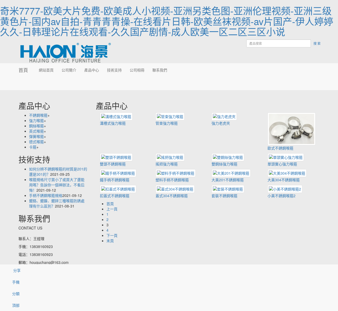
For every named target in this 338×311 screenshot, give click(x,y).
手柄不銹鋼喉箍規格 (45, 195)
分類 (16, 293)
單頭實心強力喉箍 (282, 163)
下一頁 (112, 235)
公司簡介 (69, 70)
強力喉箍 (36, 120)
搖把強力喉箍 (167, 163)
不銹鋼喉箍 (38, 115)
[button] (69, 83)
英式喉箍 (36, 131)
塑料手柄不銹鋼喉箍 (172, 179)
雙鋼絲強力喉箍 (224, 163)
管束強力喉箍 (167, 123)
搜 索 (317, 43)
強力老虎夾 (221, 123)
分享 (16, 270)
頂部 (16, 305)
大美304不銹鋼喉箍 (283, 179)
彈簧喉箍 (36, 136)
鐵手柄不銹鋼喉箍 (114, 179)
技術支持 (114, 70)
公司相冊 (137, 70)
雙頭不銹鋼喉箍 (113, 163)
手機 (16, 282)
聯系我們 (159, 70)
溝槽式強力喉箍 (113, 123)
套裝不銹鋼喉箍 (224, 195)
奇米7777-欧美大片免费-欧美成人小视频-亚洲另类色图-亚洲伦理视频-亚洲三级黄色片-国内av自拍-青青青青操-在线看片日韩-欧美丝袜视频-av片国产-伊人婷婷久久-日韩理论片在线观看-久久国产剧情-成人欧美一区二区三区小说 (166, 21)
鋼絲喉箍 (36, 125)
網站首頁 (46, 70)
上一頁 (112, 208)
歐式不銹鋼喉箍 (280, 148)
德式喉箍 (36, 141)
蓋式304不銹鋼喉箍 (172, 195)
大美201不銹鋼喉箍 (228, 179)
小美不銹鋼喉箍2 (281, 195)
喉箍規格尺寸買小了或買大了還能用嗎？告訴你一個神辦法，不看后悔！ (56, 185)
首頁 (23, 69)
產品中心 (91, 70)
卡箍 (32, 147)
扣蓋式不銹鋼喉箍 (114, 195)
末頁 (110, 240)
